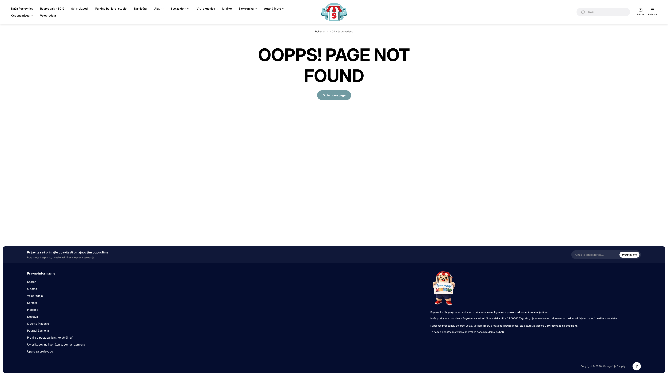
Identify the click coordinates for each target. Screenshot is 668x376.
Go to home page (334, 95)
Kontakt (32, 302)
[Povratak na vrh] (637, 366)
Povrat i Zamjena (38, 330)
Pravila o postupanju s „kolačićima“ (50, 337)
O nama (32, 289)
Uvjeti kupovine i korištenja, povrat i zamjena (56, 344)
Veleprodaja (35, 295)
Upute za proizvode (40, 351)
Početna (320, 31)
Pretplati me (629, 254)
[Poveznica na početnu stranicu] (443, 288)
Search (31, 282)
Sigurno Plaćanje (38, 323)
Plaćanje (32, 309)
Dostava (32, 316)
